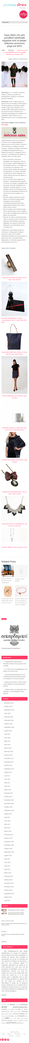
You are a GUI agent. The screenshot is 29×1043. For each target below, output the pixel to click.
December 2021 (9, 703)
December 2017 (9, 758)
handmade (24, 1004)
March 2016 (7, 831)
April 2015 (7, 869)
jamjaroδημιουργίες (20, 1007)
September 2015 (9, 852)
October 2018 (8, 724)
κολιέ (16, 1016)
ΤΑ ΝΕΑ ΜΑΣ (11, 50)
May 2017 (7, 782)
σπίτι (18, 1020)
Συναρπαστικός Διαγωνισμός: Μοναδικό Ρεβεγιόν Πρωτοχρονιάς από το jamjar (14, 663)
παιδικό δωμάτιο (24, 1018)
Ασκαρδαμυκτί (16, 648)
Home (3, 50)
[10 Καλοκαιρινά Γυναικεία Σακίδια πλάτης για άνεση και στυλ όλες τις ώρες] (8, 591)
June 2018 (7, 737)
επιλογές (3, 1016)
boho (2, 1004)
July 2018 (7, 734)
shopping (12, 1009)
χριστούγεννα (20, 1023)
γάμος (2, 1013)
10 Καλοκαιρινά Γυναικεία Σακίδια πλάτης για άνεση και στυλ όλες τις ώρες (7, 600)
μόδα (7, 1018)
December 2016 (9, 800)
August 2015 (8, 855)
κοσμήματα (21, 1016)
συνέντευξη (25, 1020)
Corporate (11, 1036)
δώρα (22, 1014)
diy (8, 1004)
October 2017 (8, 765)
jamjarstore (4, 1009)
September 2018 (9, 727)
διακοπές (11, 1013)
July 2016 (7, 817)
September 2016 (9, 810)
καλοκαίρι (11, 1016)
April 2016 (7, 828)
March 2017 (7, 789)
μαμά (27, 1016)
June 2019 (7, 713)
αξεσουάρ (25, 1011)
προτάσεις (4, 1020)
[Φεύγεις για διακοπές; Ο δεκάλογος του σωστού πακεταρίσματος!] (8, 571)
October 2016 (8, 807)
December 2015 (9, 841)
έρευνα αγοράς (17, 1011)
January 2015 (8, 879)
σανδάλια (14, 1020)
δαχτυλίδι (6, 1013)
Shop (24, 1034)
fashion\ (17, 1004)
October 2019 (8, 706)
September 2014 (9, 893)
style (16, 1009)
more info (3, 995)
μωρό (2, 1018)
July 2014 (7, 900)
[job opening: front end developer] (21, 571)
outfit (9, 1009)
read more (3, 941)
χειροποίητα (11, 1023)
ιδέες (7, 1016)
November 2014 (9, 886)
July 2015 (7, 859)
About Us (9, 1034)
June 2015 (7, 862)
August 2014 (8, 897)
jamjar (4, 1007)
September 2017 (9, 769)
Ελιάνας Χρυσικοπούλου (20, 59)
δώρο (26, 1013)
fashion (12, 1004)
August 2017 (8, 772)
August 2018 (8, 730)
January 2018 (8, 755)
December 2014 (9, 883)
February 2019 (8, 717)
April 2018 (7, 744)
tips (19, 1009)
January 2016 (8, 838)
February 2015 (8, 876)
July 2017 (7, 776)
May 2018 (7, 741)
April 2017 (7, 786)
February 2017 (8, 793)
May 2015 (7, 866)
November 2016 (9, 803)
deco (5, 1004)
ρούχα (10, 1020)
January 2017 (8, 796)
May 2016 (7, 824)
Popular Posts (17, 1034)
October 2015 (8, 848)
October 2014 (8, 890)
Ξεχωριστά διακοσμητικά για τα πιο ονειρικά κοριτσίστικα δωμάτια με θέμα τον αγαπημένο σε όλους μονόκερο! (14, 676)
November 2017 (9, 762)
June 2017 (7, 779)
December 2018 (9, 720)
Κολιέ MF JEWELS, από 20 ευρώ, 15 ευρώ (14, 547)
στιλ (21, 1020)
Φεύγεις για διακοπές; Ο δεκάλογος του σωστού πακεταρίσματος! (7, 580)
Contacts (18, 1036)
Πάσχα (11, 1011)
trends (22, 1009)
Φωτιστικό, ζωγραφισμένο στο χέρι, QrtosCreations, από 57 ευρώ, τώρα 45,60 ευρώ (14, 320)
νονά (11, 1018)
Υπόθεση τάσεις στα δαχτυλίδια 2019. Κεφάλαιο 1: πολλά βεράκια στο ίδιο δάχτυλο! (15, 691)
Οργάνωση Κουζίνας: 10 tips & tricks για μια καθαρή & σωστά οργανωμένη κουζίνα (14, 684)
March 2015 (7, 873)
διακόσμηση (16, 1013)
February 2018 (8, 751)
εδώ (16, 242)
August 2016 (8, 814)
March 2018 (7, 748)
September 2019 (9, 710)
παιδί (18, 1018)
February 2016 (8, 834)
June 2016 (7, 821)
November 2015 (9, 845)
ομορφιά (14, 1018)
